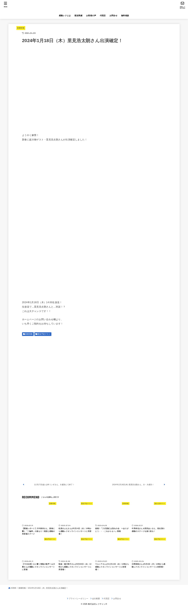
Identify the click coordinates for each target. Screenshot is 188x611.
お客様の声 (91, 15)
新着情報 (20, 28)
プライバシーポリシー (78, 598)
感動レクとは (65, 15)
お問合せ (114, 15)
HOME (13, 588)
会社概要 (96, 598)
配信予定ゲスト (44, 334)
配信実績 (79, 15)
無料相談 (125, 15)
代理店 (103, 15)
